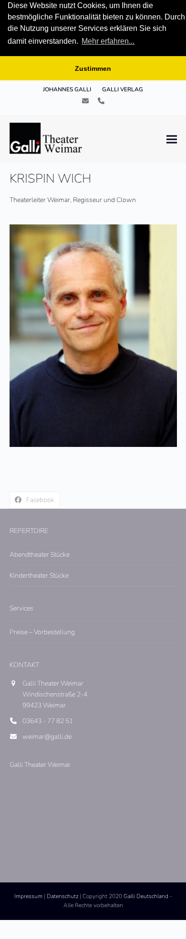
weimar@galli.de (47, 736)
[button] (171, 139)
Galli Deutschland (146, 896)
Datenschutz (62, 896)
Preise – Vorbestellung (42, 632)
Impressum (28, 896)
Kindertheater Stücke (39, 575)
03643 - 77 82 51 (47, 721)
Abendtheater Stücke (40, 554)
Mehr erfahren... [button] (108, 41)
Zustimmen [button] (93, 68)
